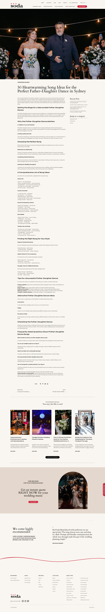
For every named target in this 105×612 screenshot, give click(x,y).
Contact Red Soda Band (32, 373)
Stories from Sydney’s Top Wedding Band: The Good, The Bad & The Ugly (78, 111)
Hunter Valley (54, 584)
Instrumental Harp (69, 584)
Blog (39, 582)
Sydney (53, 578)
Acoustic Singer (69, 586)
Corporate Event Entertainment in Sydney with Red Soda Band (78, 102)
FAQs (39, 580)
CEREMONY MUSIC (37, 6)
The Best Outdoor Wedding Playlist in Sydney (79, 104)
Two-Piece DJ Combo (84, 580)
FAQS (55, 2)
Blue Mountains (55, 582)
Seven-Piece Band (83, 593)
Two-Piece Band (83, 582)
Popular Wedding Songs (14, 580)
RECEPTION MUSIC (48, 6)
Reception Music (27, 578)
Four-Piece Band (83, 586)
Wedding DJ (82, 597)
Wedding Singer (69, 599)
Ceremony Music (27, 580)
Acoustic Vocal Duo (69, 591)
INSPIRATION (72, 121)
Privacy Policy (91, 607)
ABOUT (42, 2)
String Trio (68, 580)
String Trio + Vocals (69, 595)
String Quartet (69, 582)
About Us (40, 578)
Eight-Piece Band (83, 595)
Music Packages (27, 582)
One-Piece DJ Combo (84, 578)
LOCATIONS (49, 2)
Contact (39, 584)
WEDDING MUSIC (73, 119)
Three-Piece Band (83, 584)
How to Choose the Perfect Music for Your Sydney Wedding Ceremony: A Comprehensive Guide (78, 107)
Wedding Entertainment (84, 599)
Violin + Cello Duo (69, 578)
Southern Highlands (56, 580)
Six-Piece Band (83, 591)
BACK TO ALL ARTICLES (52, 457)
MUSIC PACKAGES (59, 6)
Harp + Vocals (68, 593)
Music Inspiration (13, 578)
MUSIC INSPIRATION (70, 6)
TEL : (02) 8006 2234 (74, 2)
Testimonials (40, 586)
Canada (53, 591)
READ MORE (12, 451)
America (54, 586)
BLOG (60, 2)
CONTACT (65, 2)
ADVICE (71, 123)
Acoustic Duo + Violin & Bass (71, 597)
